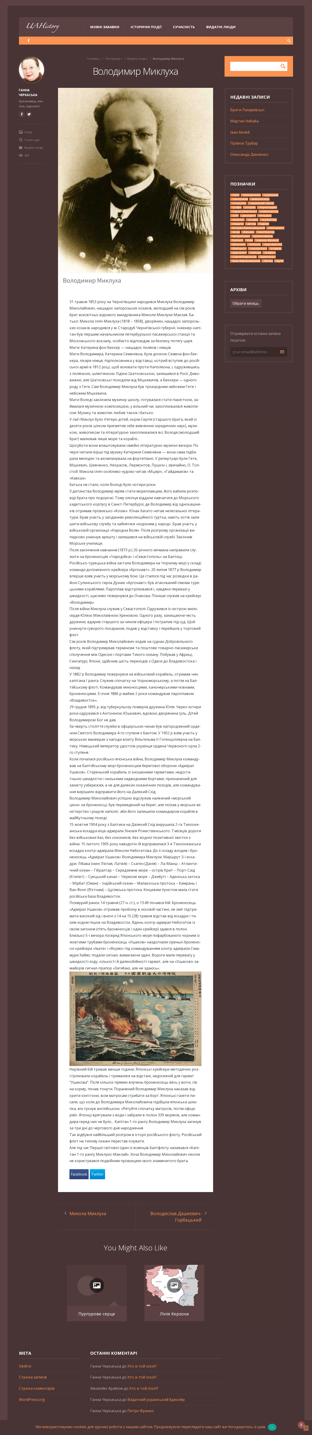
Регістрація (112, 59)
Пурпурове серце (96, 1314)
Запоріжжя (240, 199)
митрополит (241, 236)
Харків (264, 223)
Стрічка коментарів (37, 1388)
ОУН (236, 215)
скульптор (269, 219)
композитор (269, 211)
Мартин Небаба (244, 121)
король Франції (267, 240)
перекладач (268, 207)
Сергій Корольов (245, 256)
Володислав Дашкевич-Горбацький (176, 1216)
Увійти (25, 1366)
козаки (253, 219)
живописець (260, 199)
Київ (250, 240)
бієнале (248, 232)
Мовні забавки (104, 26)
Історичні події (146, 26)
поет (236, 195)
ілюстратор (266, 232)
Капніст (238, 240)
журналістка (273, 244)
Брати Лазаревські (247, 109)
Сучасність (184, 26)
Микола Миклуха (87, 1213)
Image (28, 132)
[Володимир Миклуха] (135, 187)
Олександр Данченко (249, 154)
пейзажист (276, 227)
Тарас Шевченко (245, 211)
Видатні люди (220, 26)
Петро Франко (140, 1410)
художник (271, 195)
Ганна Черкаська (28, 92)
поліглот (239, 219)
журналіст (240, 252)
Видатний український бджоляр (156, 1399)
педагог (238, 223)
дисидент (249, 215)
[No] (306, 1428)
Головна (92, 59)
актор (251, 223)
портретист (258, 248)
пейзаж (255, 252)
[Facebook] (29, 41)
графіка (270, 252)
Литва (268, 260)
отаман (276, 248)
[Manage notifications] (301, 1425)
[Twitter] (29, 114)
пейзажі (255, 244)
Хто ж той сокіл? (141, 1366)
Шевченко (268, 256)
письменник (252, 195)
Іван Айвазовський (246, 260)
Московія (239, 244)
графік (237, 207)
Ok (272, 1427)
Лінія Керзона (174, 1314)
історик (250, 207)
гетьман (265, 215)
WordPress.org (32, 1399)
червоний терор (262, 203)
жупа (280, 260)
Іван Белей (240, 132)
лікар (236, 232)
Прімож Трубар (244, 143)
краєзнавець (263, 236)
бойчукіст (240, 248)
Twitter (97, 1174)
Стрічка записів (33, 1377)
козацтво (239, 203)
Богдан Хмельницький (249, 227)
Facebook (79, 1174)
